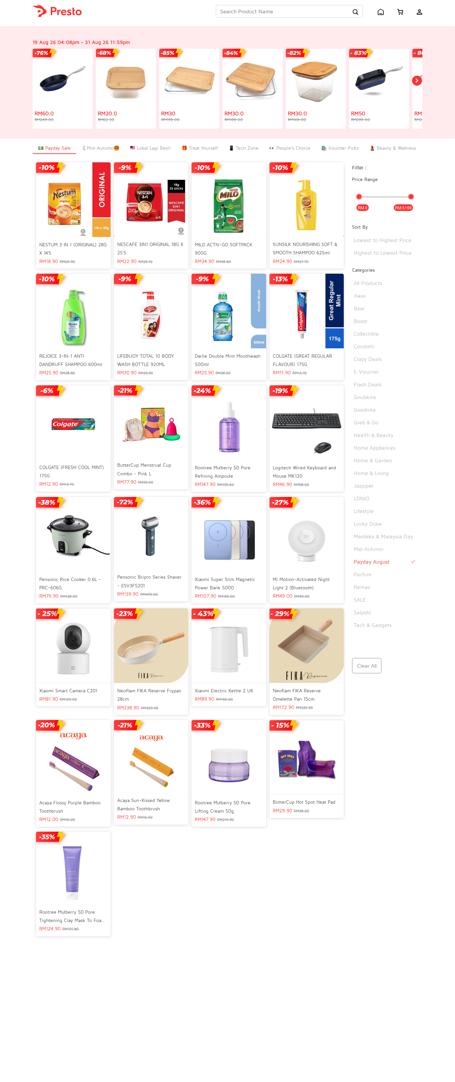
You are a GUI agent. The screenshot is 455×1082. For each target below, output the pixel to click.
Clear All (367, 666)
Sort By (360, 227)
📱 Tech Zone (243, 148)
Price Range (365, 179)
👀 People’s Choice (289, 148)
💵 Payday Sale (54, 148)
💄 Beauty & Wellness (392, 148)
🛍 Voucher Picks (340, 148)
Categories (363, 270)
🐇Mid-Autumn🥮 (100, 148)
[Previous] (417, 81)
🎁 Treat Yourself (200, 148)
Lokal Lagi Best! (153, 148)
